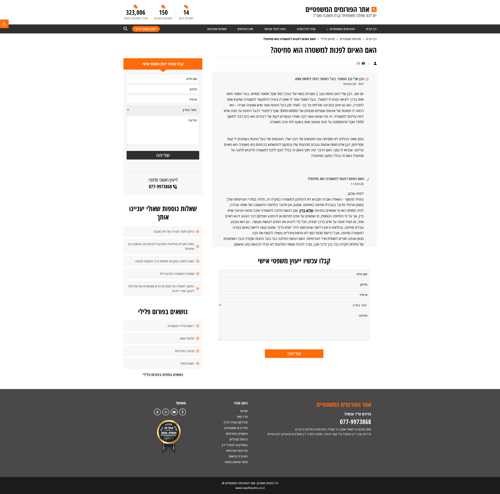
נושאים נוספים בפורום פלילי (163, 374)
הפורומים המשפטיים (342, 29)
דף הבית (371, 29)
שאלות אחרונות (217, 29)
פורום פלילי (328, 39)
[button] (4, 24)
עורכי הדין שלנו (306, 29)
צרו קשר (242, 416)
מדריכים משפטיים (236, 428)
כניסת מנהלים (238, 439)
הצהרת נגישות (238, 456)
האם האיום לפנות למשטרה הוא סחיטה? (289, 39)
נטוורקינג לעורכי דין (235, 445)
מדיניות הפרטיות (237, 450)
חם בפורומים (245, 29)
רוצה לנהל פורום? (275, 29)
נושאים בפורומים (237, 433)
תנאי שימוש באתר (236, 462)
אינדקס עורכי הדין (236, 422)
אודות (244, 411)
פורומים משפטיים (350, 39)
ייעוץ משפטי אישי (146, 29)
